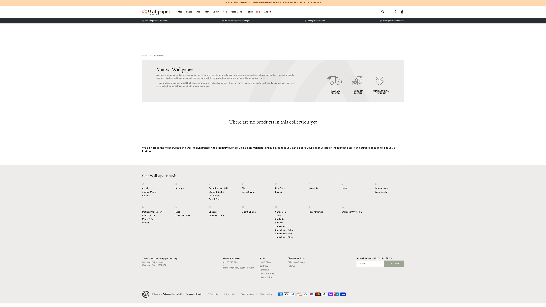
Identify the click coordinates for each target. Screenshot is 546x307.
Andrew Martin (149, 192)
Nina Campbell (182, 215)
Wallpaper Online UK (352, 212)
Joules (345, 188)
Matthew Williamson (152, 212)
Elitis (273, 147)
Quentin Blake (249, 212)
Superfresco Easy (283, 233)
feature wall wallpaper (213, 83)
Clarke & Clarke (216, 192)
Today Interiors (316, 212)
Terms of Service (266, 273)
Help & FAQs (265, 262)
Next (177, 212)
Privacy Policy (265, 277)
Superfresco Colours (285, 230)
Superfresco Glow (284, 237)
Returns (291, 266)
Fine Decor (280, 188)
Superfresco (281, 226)
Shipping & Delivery (296, 262)
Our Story (263, 266)
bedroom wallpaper (196, 86)
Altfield (145, 188)
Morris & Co (147, 219)
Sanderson (280, 212)
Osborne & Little (216, 215)
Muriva (145, 222)
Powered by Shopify (194, 294)
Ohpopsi (213, 212)
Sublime (279, 222)
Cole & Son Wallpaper (251, 147)
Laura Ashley (381, 188)
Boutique (179, 188)
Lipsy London (381, 192)
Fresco (278, 192)
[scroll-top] (540, 301)
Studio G (279, 219)
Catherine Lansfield (218, 188)
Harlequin (313, 188)
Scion (278, 215)
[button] (382, 12)
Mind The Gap (149, 215)
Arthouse (146, 195)
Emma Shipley (249, 192)
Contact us (264, 269)
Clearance (214, 195)
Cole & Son (214, 199)
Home (144, 55)
